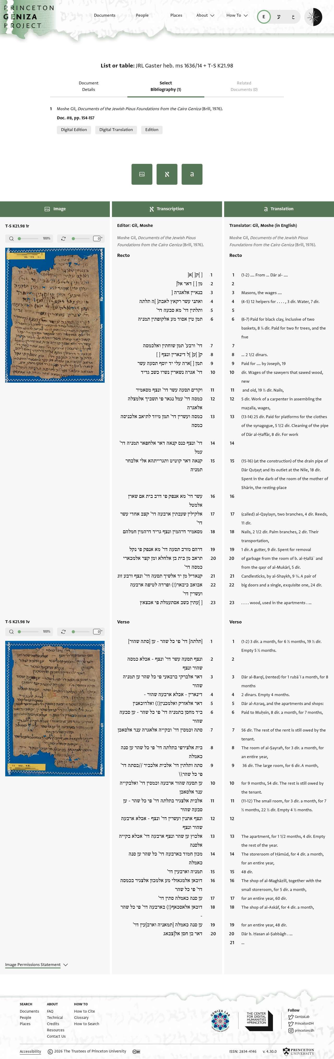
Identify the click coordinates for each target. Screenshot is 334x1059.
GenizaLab (302, 1017)
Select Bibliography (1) (166, 86)
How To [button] (233, 15)
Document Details (88, 86)
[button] (30, 19)
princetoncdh (304, 1031)
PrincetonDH (304, 1023)
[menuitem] (100, 18)
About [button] (202, 15)
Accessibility (30, 1051)
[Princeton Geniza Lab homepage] (224, 1020)
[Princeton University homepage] (298, 1051)
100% (46, 238)
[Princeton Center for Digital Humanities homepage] (263, 1020)
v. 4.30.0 (270, 1051)
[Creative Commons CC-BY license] (136, 1052)
